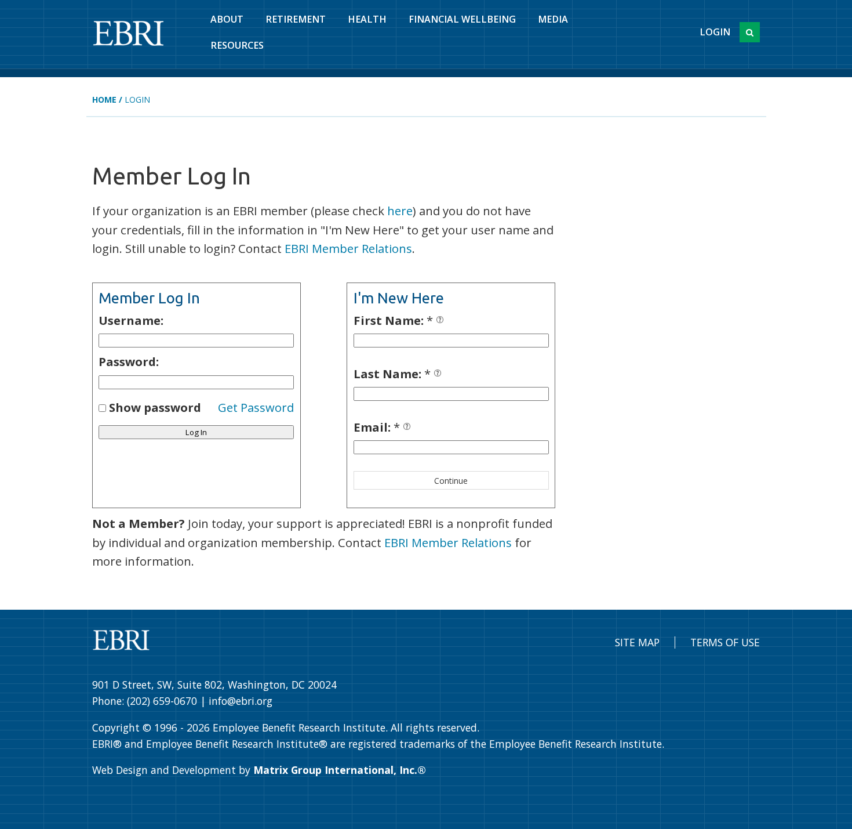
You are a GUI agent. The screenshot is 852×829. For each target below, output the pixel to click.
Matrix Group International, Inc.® (339, 770)
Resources (237, 45)
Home (104, 99)
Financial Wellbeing (462, 19)
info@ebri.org (240, 701)
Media (553, 19)
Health (367, 19)
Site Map (637, 642)
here (400, 210)
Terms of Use (725, 642)
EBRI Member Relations (348, 248)
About (226, 19)
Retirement (295, 19)
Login (715, 32)
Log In (196, 432)
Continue (451, 480)
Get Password (256, 407)
